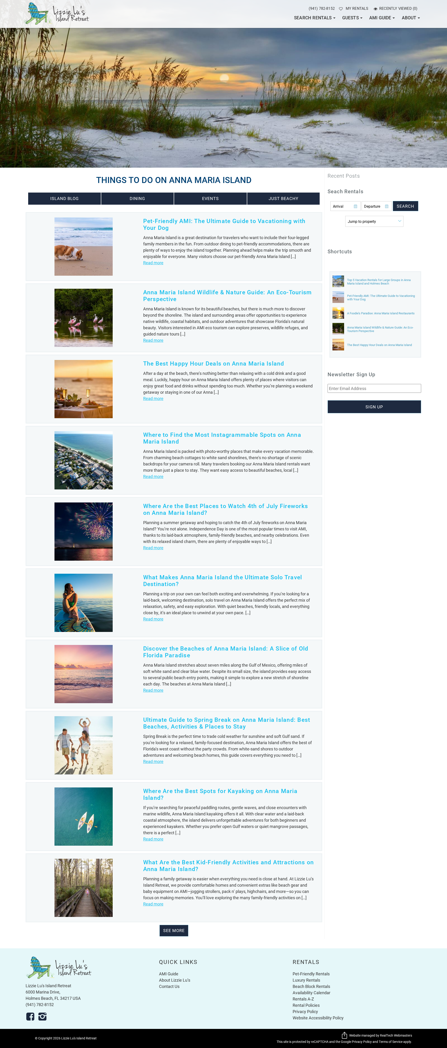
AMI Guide (380, 17)
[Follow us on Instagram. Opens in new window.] (44, 1016)
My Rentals (357, 8)
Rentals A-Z (303, 999)
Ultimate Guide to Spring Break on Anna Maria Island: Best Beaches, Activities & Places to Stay (226, 723)
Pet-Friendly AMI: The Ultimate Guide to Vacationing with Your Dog (224, 224)
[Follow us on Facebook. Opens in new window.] (32, 1016)
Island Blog (64, 198)
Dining (137, 198)
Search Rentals (313, 17)
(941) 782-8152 (322, 8)
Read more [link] (153, 262)
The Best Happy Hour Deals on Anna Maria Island (213, 363)
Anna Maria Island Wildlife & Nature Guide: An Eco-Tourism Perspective (227, 295)
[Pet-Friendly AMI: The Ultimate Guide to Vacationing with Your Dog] (338, 297)
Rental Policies (306, 1005)
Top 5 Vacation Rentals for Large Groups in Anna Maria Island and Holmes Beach (379, 281)
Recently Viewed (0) (398, 8)
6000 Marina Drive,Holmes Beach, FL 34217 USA (53, 995)
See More (174, 930)
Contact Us (169, 986)
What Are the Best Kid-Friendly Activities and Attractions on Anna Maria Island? (228, 865)
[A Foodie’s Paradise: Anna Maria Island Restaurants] (338, 313)
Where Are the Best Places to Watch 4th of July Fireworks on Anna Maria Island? (225, 509)
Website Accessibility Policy (318, 1018)
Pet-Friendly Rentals (311, 974)
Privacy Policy (305, 1011)
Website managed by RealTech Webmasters (380, 1035)
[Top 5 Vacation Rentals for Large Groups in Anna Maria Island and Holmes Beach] (338, 281)
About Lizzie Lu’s (174, 980)
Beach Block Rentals (311, 986)
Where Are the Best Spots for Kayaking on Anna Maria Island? (220, 794)
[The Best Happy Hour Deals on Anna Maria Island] (338, 345)
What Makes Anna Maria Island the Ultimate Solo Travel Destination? (222, 580)
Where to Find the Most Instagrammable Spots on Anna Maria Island (222, 438)
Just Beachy (283, 198)
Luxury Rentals (306, 980)
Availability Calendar (311, 992)
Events (210, 198)
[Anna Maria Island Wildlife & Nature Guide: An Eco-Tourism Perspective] (338, 329)
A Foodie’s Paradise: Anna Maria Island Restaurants (381, 313)
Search (405, 206)
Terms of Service (391, 1042)
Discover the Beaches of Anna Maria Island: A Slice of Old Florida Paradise (225, 651)
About (409, 17)
